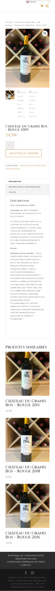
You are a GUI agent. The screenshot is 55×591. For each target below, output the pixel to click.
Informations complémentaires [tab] (24, 187)
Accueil (9, 22)
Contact (26, 565)
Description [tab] (15, 181)
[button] (45, 33)
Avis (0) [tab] (12, 192)
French (32, 2)
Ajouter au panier (23, 153)
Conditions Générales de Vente (26, 561)
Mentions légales (26, 558)
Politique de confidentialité (26, 555)
